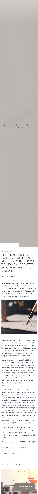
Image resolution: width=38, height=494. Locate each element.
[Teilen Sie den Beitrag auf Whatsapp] (8, 251)
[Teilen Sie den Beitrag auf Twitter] (5, 251)
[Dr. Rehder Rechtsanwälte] (19, 123)
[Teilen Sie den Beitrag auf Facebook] (2, 251)
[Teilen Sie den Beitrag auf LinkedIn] (11, 251)
